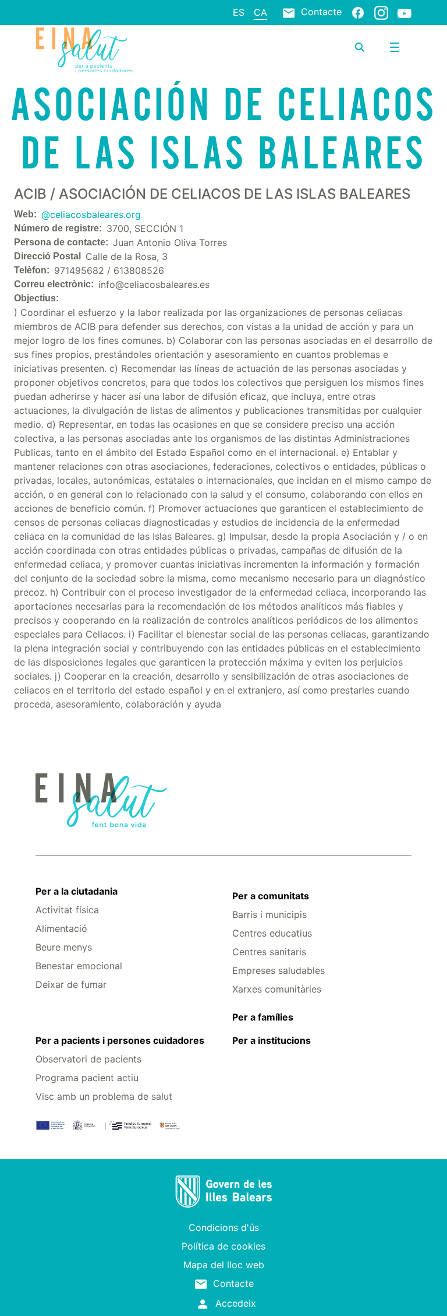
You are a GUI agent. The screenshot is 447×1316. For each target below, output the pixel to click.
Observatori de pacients (88, 1059)
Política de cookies (223, 1246)
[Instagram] (381, 12)
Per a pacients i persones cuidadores (120, 1040)
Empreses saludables (278, 970)
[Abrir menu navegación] (394, 47)
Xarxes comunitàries (276, 989)
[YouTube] (404, 13)
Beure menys (64, 947)
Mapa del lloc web (223, 1265)
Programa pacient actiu (87, 1077)
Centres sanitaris (269, 952)
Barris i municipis (269, 914)
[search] (360, 47)
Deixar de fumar (71, 984)
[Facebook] (358, 12)
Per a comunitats (270, 896)
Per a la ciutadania (77, 891)
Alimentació (61, 928)
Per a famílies (262, 1017)
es (238, 12)
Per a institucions (271, 1040)
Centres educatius (272, 933)
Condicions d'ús (224, 1227)
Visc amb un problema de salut (104, 1096)
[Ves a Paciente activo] (98, 50)
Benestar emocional (79, 966)
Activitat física (67, 910)
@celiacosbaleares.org (91, 214)
